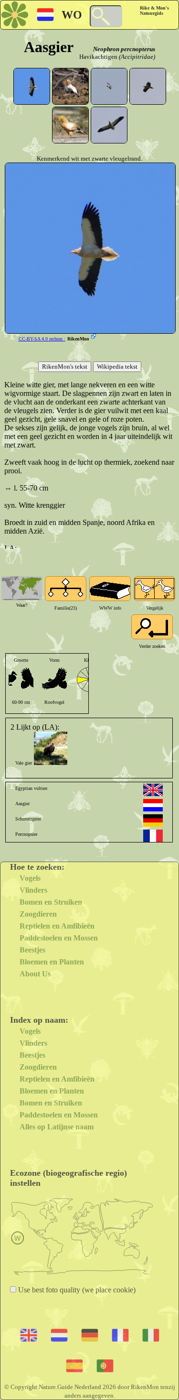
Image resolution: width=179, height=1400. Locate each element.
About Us (35, 974)
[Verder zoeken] (152, 626)
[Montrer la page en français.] (153, 836)
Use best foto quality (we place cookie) (76, 1290)
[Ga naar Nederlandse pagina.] (153, 805)
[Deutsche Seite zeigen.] (153, 820)
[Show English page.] (153, 790)
